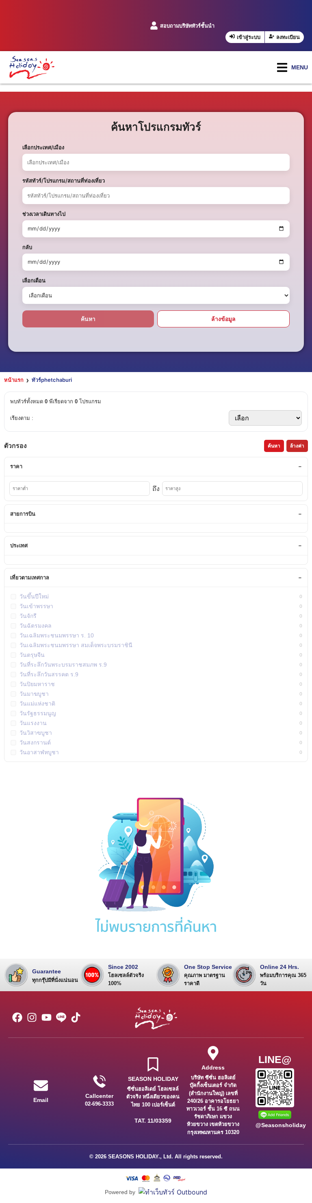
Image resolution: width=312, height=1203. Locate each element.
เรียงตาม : (21, 418)
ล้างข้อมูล (223, 318)
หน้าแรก (14, 380)
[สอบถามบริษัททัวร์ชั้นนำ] (154, 26)
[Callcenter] (99, 1081)
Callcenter (99, 1096)
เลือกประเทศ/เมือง (43, 147)
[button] (292, 67)
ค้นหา (88, 318)
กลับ (27, 247)
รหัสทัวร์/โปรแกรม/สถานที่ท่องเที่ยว (63, 180)
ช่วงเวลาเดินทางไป (43, 214)
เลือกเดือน (34, 280)
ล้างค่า (297, 446)
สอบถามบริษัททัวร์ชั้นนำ (187, 26)
